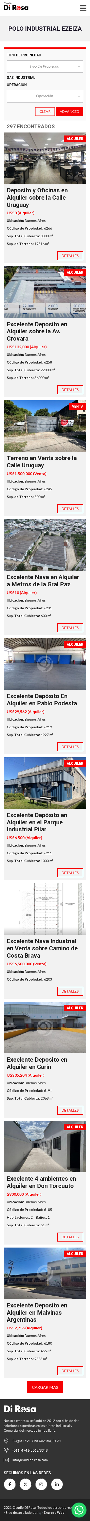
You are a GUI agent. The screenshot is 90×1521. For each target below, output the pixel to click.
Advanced (69, 111)
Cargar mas (45, 1387)
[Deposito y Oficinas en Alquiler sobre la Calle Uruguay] (45, 158)
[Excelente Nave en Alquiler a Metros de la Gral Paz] (45, 545)
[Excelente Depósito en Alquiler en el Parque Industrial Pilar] (45, 783)
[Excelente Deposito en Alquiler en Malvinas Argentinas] (45, 1273)
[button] (45, 66)
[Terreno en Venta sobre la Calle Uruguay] (45, 426)
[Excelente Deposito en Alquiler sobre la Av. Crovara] (45, 292)
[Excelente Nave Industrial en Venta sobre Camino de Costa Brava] (45, 909)
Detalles (70, 256)
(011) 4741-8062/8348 (30, 1450)
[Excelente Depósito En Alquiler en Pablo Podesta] (45, 664)
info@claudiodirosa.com (30, 1460)
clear (45, 111)
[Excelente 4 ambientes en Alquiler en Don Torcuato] (45, 1146)
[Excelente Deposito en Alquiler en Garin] (45, 1027)
